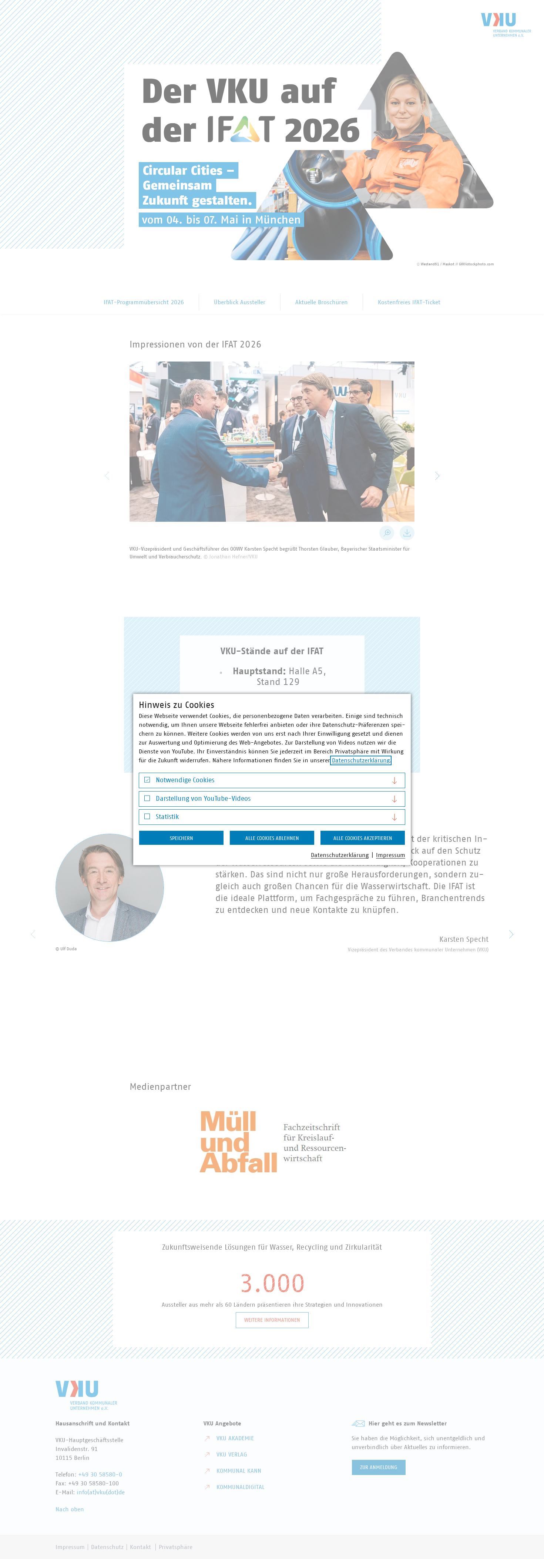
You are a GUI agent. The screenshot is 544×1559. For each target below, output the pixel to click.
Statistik (167, 817)
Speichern (181, 838)
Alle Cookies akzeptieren (362, 838)
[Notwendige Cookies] (147, 781)
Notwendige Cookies (185, 780)
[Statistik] (147, 818)
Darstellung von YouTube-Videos (203, 799)
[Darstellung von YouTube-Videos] (147, 799)
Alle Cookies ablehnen (272, 838)
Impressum (390, 855)
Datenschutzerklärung (361, 760)
